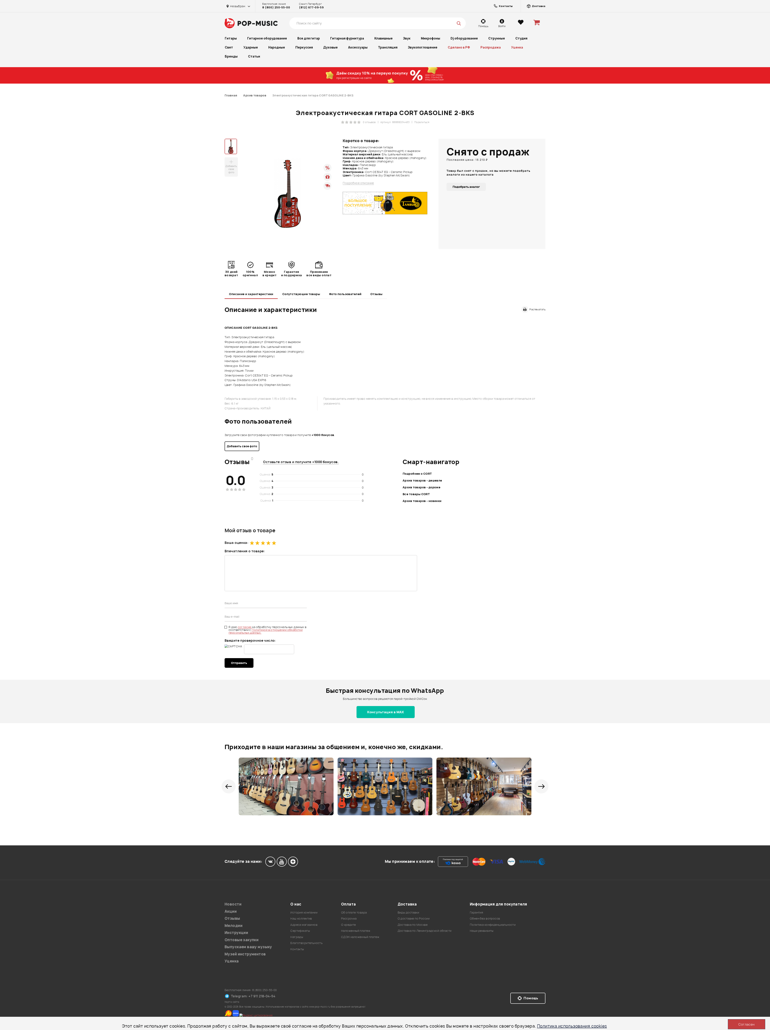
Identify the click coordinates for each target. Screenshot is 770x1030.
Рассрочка (349, 918)
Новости (233, 904)
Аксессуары (358, 47)
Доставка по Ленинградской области (425, 931)
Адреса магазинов (303, 925)
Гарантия (476, 912)
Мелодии (233, 925)
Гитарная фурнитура (347, 38)
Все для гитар (308, 38)
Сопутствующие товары (301, 294)
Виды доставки (408, 912)
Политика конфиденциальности (493, 925)
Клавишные (383, 38)
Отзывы (376, 294)
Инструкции (236, 932)
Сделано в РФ (459, 47)
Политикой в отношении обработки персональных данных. (266, 631)
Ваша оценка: (236, 543)
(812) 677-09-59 (311, 7)
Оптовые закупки (241, 939)
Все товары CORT (416, 494)
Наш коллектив (301, 918)
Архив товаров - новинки (422, 501)
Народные (276, 47)
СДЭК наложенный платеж (360, 937)
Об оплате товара (354, 912)
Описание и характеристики (251, 294)
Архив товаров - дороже (421, 487)
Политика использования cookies (572, 1026)
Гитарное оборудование (267, 38)
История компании (303, 912)
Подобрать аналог (466, 187)
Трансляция (387, 47)
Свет (229, 47)
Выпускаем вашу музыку (248, 946)
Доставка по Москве (413, 925)
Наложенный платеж (355, 931)
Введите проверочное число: (250, 640)
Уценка (517, 47)
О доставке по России (414, 918)
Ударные (250, 47)
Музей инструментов (245, 954)
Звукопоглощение (422, 47)
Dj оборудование (464, 38)
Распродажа (490, 47)
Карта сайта (232, 1001)
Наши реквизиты (481, 931)
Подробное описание (358, 183)
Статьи (254, 56)
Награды (296, 937)
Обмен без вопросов (485, 918)
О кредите (348, 925)
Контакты (297, 949)
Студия (521, 38)
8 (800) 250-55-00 (276, 7)
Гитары (231, 38)
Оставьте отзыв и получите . (301, 462)
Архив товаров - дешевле (422, 480)
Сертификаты (300, 931)
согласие (245, 627)
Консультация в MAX (385, 712)
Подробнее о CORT (417, 474)
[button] (228, 786)
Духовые (330, 47)
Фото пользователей (345, 294)
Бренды (231, 56)
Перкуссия (304, 47)
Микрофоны (430, 38)
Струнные (496, 38)
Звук (406, 38)
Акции (231, 911)
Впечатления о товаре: (245, 551)
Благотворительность (306, 943)
